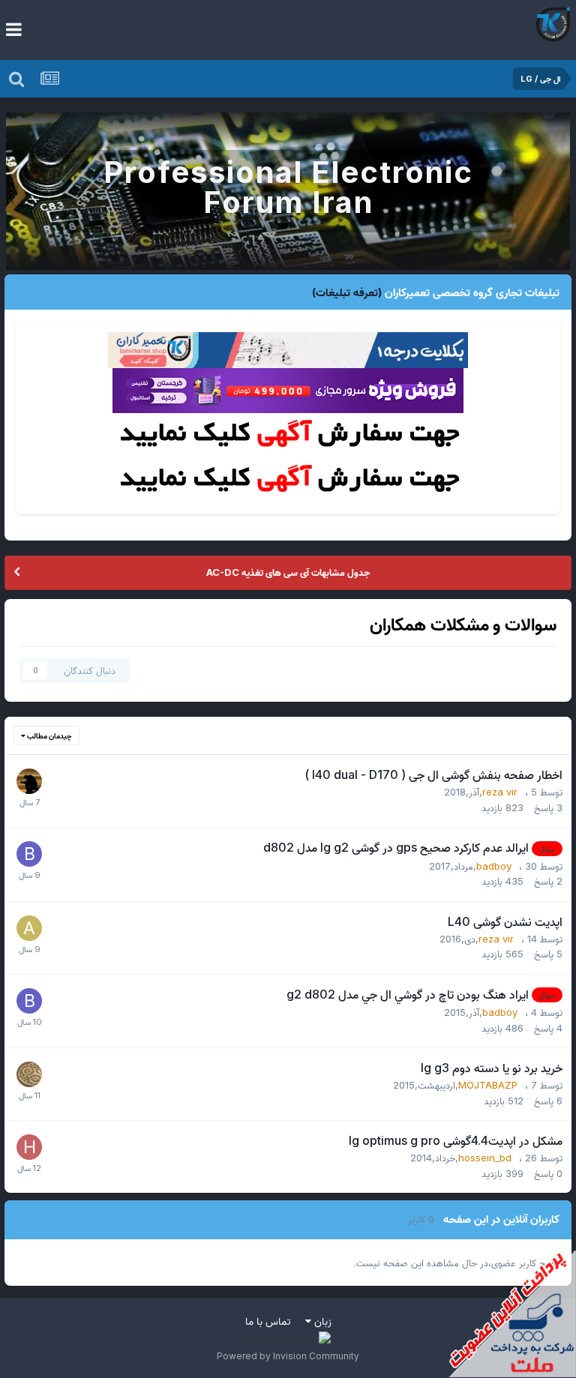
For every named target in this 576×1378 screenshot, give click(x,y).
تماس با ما (268, 1320)
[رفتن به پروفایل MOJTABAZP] (29, 1074)
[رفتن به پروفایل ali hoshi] (29, 928)
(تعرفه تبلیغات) (347, 292)
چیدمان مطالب (49, 735)
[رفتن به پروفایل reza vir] (29, 781)
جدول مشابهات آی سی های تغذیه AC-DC (288, 572)
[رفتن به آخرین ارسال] (29, 801)
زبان (321, 1320)
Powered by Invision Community (288, 1356)
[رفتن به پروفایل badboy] (29, 854)
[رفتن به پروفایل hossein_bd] (29, 1147)
